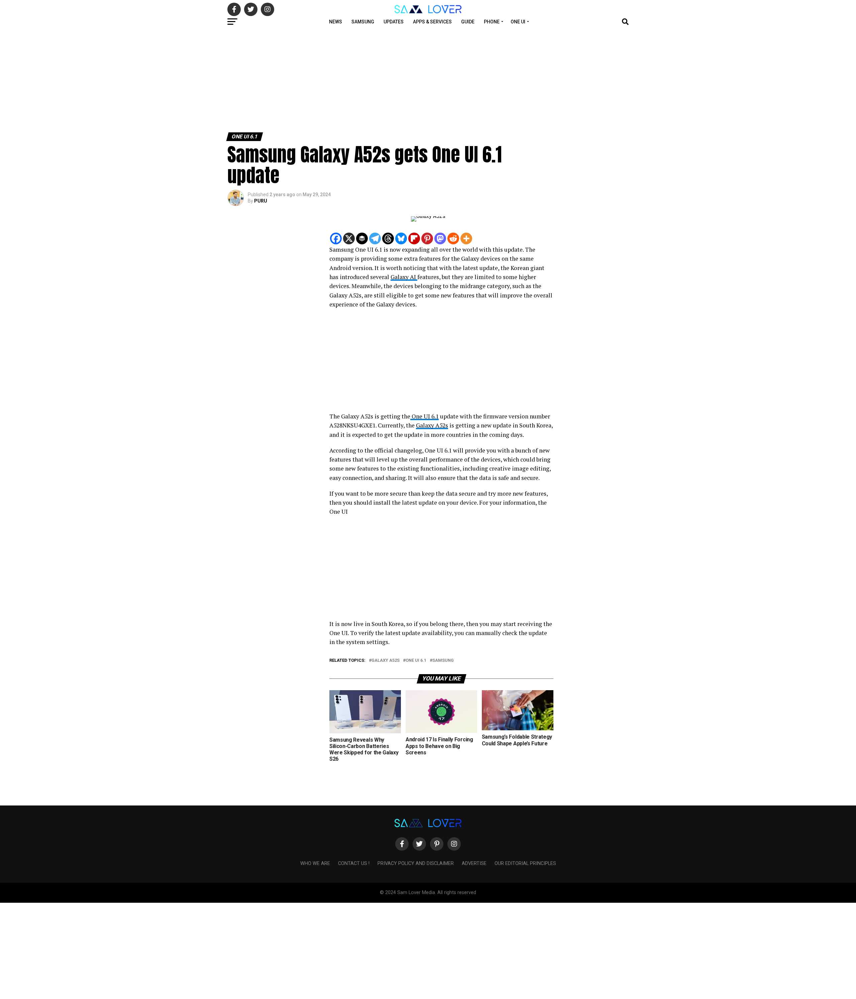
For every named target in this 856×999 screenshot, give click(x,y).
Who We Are (315, 863)
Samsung (362, 21)
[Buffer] (362, 238)
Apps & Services (432, 21)
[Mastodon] (440, 238)
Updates (394, 21)
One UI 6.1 (424, 416)
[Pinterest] (427, 238)
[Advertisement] (200, 79)
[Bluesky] (401, 238)
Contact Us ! (353, 863)
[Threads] (388, 238)
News (335, 21)
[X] (349, 238)
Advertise (474, 863)
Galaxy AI (404, 277)
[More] (466, 238)
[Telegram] (375, 238)
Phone (492, 21)
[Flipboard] (414, 238)
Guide (467, 21)
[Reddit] (453, 238)
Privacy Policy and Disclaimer (416, 863)
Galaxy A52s (432, 425)
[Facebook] (336, 238)
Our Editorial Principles (525, 863)
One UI (518, 21)
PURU (260, 201)
